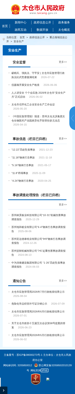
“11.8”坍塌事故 (19, 173)
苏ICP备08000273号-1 (29, 354)
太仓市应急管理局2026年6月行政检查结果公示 (38, 311)
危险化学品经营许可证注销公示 (29, 303)
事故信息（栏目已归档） (31, 139)
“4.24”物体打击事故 (22, 180)
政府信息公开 (42, 22)
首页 (5, 26)
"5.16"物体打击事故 (22, 165)
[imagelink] (37, 9)
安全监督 (19, 62)
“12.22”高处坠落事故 (23, 149)
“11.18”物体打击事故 (23, 157)
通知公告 (19, 281)
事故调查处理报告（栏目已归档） (37, 195)
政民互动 (20, 29)
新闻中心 (20, 22)
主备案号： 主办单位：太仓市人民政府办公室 (37, 357)
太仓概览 (64, 29)
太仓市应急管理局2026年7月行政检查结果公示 (38, 291)
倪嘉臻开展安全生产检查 (25, 84)
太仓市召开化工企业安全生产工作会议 (33, 104)
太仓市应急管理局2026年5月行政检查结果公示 (38, 335)
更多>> (63, 61)
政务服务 (64, 22)
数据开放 (42, 29)
